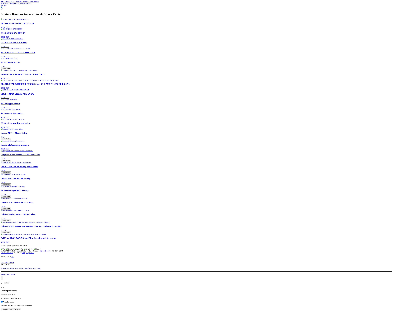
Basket (13, 274)
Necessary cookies (9, 295)
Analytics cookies (8, 302)
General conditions (7, 253)
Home (3, 3)
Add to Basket (6, 68)
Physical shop (9, 268)
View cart (4, 263)
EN (2, 5)
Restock (16, 3)
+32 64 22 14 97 (45, 251)
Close (6, 283)
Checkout (10, 263)
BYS (23, 253)
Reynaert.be (30, 253)
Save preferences (7, 309)
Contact (28, 3)
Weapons (23, 3)
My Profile (6, 274)
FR (5, 5)
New (6, 3)
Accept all (17, 309)
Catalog (11, 3)
